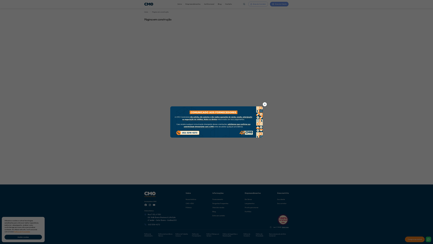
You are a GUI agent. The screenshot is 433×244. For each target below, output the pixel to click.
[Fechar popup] (265, 104)
